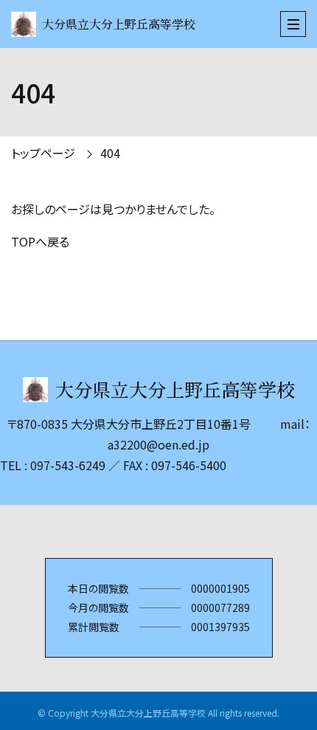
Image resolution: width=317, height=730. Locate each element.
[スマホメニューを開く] (293, 24)
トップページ (43, 153)
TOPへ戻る (40, 241)
